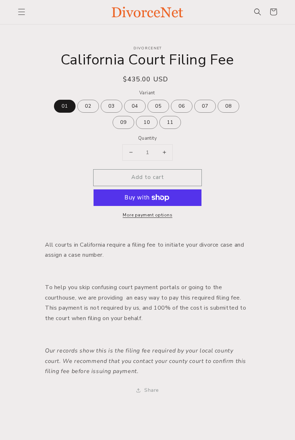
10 (147, 122)
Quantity (147, 138)
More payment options (147, 215)
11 (170, 122)
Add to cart (147, 177)
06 (181, 106)
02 (88, 106)
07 (205, 106)
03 (111, 106)
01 (65, 106)
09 (123, 122)
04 (135, 106)
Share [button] (151, 390)
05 (158, 106)
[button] (22, 12)
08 (228, 106)
